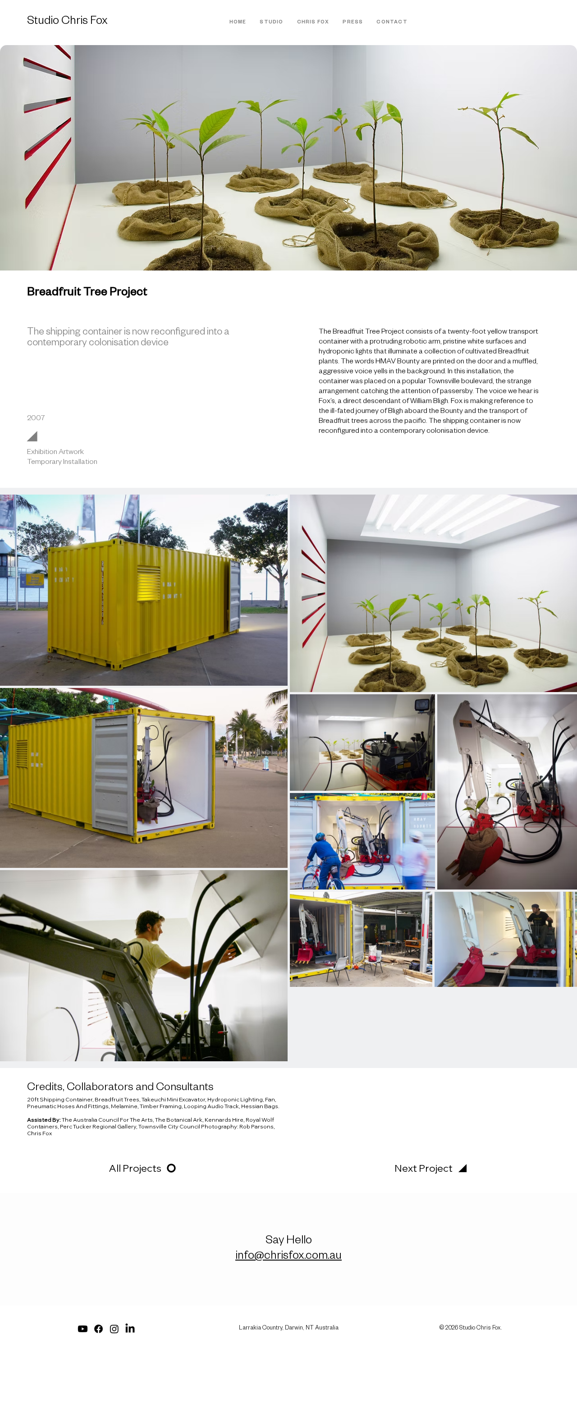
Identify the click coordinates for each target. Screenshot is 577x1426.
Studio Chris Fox (67, 22)
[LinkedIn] (130, 1328)
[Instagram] (114, 1328)
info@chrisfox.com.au (288, 1257)
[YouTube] (82, 1328)
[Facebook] (98, 1328)
